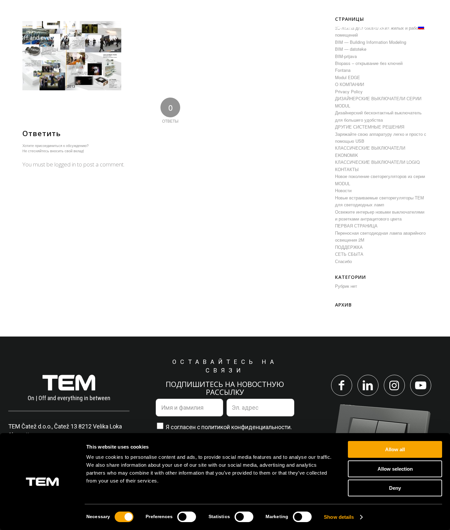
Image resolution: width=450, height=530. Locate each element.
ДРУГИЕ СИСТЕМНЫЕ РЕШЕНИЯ (369, 127)
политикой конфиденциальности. (246, 427)
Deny (395, 488)
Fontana (343, 70)
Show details (339, 517)
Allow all (395, 449)
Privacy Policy (349, 91)
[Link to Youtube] (420, 385)
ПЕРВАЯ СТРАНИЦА (356, 225)
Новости (343, 190)
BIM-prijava (346, 56)
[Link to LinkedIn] (368, 385)
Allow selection (395, 469)
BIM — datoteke (350, 49)
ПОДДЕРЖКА (349, 247)
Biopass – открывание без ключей (369, 63)
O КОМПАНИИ (349, 84)
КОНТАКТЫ (347, 169)
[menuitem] (154, 27)
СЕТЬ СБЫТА (349, 254)
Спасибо (343, 261)
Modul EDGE (347, 77)
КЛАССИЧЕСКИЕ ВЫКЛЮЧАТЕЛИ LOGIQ (377, 162)
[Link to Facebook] (341, 385)
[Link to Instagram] (394, 385)
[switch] (186, 517)
